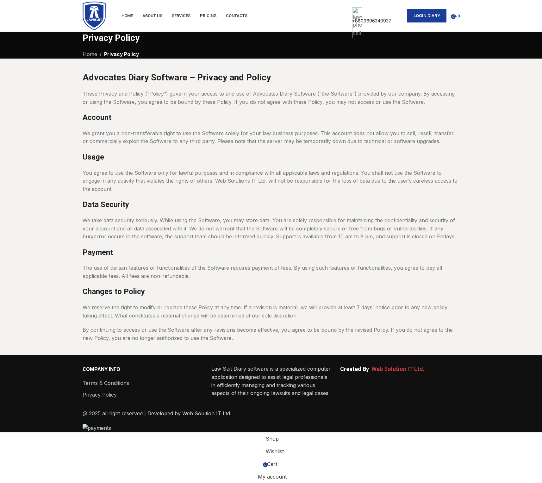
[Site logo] (94, 15)
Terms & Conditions (106, 383)
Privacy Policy (100, 395)
